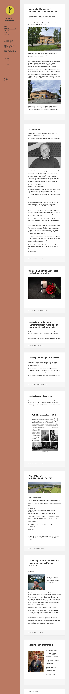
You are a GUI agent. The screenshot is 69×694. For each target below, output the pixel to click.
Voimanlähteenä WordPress (33, 691)
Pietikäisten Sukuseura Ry (9, 19)
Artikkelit (5, 78)
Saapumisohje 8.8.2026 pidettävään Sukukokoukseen (42, 10)
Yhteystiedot (6, 34)
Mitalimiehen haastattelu (40, 645)
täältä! (54, 674)
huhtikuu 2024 (6, 70)
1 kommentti (43, 681)
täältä (53, 372)
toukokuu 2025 (7, 66)
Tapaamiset (6, 79)
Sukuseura (6, 26)
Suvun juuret (6, 30)
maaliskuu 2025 (7, 68)
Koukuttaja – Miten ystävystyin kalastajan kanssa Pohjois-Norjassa (43, 563)
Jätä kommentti (44, 117)
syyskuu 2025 (6, 64)
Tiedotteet (6, 80)
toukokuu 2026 (7, 60)
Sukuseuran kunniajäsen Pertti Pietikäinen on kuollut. (43, 272)
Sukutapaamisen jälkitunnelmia (10, 51)
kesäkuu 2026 (6, 58)
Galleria (5, 32)
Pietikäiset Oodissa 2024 (40, 396)
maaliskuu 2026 (7, 62)
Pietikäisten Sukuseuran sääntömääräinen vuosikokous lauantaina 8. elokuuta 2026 (10, 49)
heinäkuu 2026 (7, 56)
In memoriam (6, 44)
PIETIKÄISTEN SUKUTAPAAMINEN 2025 (40, 477)
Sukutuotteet (6, 28)
